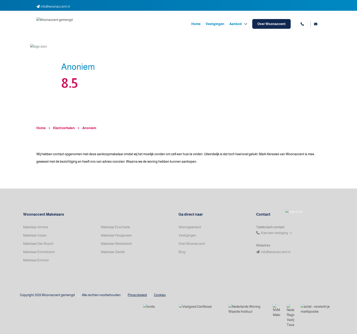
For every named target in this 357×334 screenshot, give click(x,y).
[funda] (158, 309)
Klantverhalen (64, 128)
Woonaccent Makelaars (43, 214)
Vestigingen (215, 24)
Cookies (160, 295)
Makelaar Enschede (115, 227)
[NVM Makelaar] (276, 310)
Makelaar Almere (35, 227)
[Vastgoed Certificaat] (200, 309)
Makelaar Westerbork (116, 243)
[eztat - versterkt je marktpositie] (316, 309)
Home (196, 24)
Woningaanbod (189, 227)
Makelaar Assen (35, 235)
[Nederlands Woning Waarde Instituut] (247, 309)
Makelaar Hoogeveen (116, 235)
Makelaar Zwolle (113, 252)
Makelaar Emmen (36, 260)
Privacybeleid (137, 295)
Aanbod (235, 24)
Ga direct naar (190, 214)
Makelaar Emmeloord (39, 252)
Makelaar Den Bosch (38, 243)
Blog (181, 252)
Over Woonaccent (271, 24)
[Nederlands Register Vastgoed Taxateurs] (290, 315)
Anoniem (89, 128)
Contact (263, 214)
